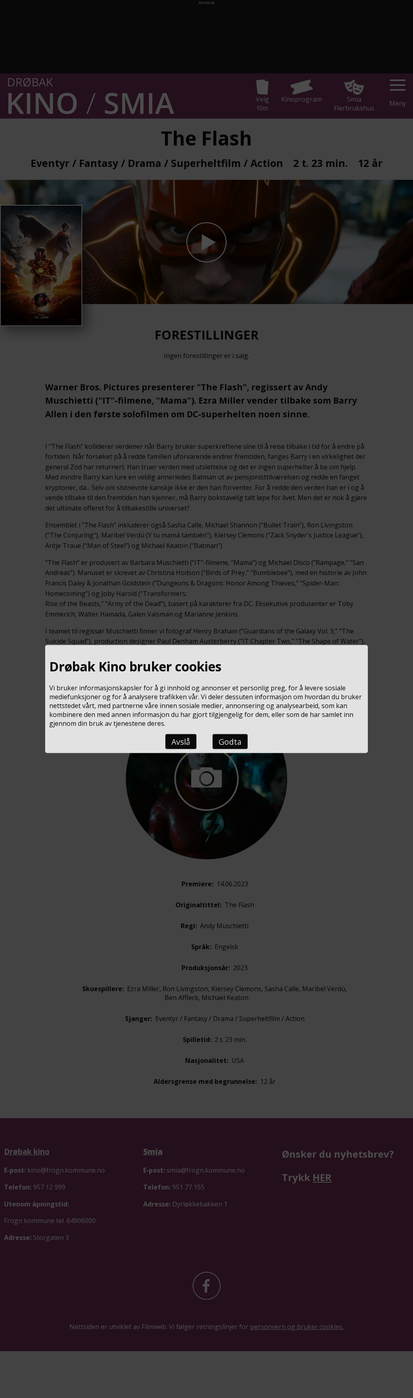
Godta (230, 741)
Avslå (180, 741)
